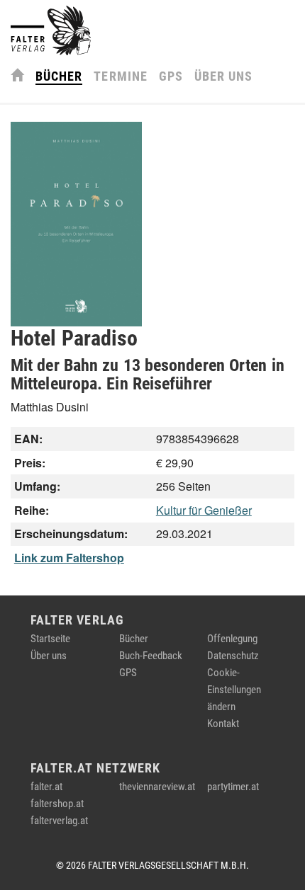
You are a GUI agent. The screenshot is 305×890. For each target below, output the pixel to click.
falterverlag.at (59, 820)
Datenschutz (233, 655)
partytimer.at (233, 786)
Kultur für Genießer (204, 510)
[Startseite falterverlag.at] (51, 30)
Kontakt (223, 723)
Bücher (58, 76)
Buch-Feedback (150, 655)
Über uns (223, 76)
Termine (120, 76)
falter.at (46, 786)
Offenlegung (232, 638)
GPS (171, 76)
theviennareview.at (157, 786)
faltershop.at (57, 803)
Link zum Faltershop (69, 557)
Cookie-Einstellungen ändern (234, 689)
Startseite (50, 638)
